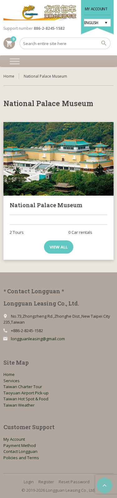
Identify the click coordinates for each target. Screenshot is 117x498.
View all (59, 247)
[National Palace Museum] (58, 159)
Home (8, 76)
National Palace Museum (46, 205)
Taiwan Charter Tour (22, 386)
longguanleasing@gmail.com (38, 338)
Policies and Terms (21, 457)
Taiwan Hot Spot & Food (25, 399)
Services (11, 380)
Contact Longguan (20, 451)
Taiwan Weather (19, 405)
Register (46, 482)
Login (29, 482)
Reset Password (74, 482)
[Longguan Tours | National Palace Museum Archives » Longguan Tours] (39, 12)
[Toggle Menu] (15, 61)
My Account (96, 9)
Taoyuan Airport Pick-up (26, 393)
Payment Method (19, 445)
